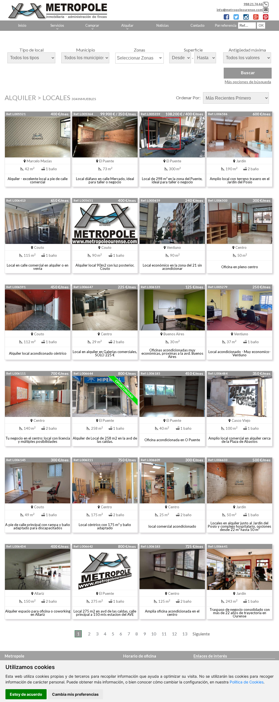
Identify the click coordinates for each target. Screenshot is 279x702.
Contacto (197, 25)
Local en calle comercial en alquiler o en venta (37, 267)
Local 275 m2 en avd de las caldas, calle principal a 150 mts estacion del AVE (105, 613)
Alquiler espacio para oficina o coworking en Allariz (37, 613)
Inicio (22, 25)
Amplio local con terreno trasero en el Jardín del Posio (239, 180)
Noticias (162, 25)
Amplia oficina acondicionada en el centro (172, 613)
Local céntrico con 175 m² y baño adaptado (105, 526)
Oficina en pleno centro (239, 267)
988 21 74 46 (253, 4)
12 (174, 633)
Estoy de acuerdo (26, 694)
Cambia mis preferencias (75, 694)
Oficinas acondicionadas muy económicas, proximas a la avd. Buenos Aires (172, 353)
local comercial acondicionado (172, 526)
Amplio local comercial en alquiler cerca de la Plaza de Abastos (239, 440)
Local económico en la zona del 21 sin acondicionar (172, 267)
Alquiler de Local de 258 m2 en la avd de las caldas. (105, 440)
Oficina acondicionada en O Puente (172, 440)
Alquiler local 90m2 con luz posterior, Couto (104, 267)
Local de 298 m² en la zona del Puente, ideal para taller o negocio (172, 180)
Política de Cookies (246, 682)
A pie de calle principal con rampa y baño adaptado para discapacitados (37, 526)
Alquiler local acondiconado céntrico (37, 353)
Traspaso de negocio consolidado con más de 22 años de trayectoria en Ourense (240, 612)
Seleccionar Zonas (135, 58)
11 (164, 633)
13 (184, 633)
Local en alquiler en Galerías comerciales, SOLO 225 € (105, 353)
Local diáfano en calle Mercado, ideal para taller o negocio (105, 180)
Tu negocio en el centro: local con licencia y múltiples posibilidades (37, 440)
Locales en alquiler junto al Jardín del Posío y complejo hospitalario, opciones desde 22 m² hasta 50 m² (239, 526)
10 (153, 633)
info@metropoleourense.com (239, 10)
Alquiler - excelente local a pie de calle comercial (38, 180)
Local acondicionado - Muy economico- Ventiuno (239, 353)
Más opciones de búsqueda (248, 81)
